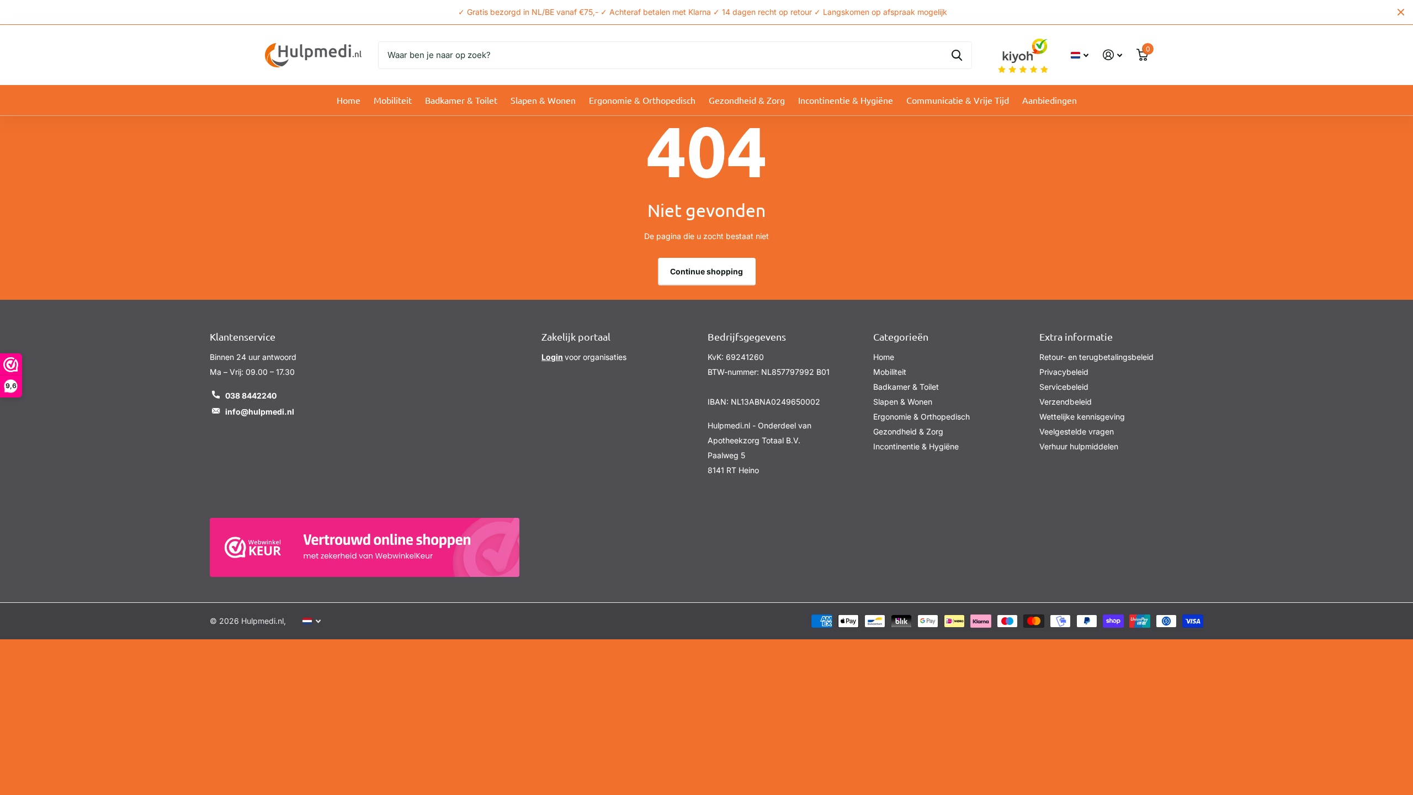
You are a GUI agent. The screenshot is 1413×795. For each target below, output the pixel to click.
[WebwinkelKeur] (364, 547)
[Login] (1112, 55)
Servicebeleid (1063, 386)
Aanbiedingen (1049, 99)
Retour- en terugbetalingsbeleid (1096, 357)
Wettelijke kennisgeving (1082, 416)
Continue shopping (706, 271)
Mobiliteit (393, 99)
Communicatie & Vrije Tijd (957, 99)
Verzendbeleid (1065, 401)
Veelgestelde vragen (1076, 431)
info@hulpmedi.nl (259, 411)
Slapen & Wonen (543, 99)
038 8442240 (251, 395)
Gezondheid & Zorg (747, 99)
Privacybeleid (1063, 372)
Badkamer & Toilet (461, 99)
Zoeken (957, 55)
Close (1401, 12)
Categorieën (900, 336)
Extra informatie (1076, 336)
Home (348, 99)
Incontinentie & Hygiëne (845, 99)
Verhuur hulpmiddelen (1078, 446)
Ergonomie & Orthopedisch (642, 99)
